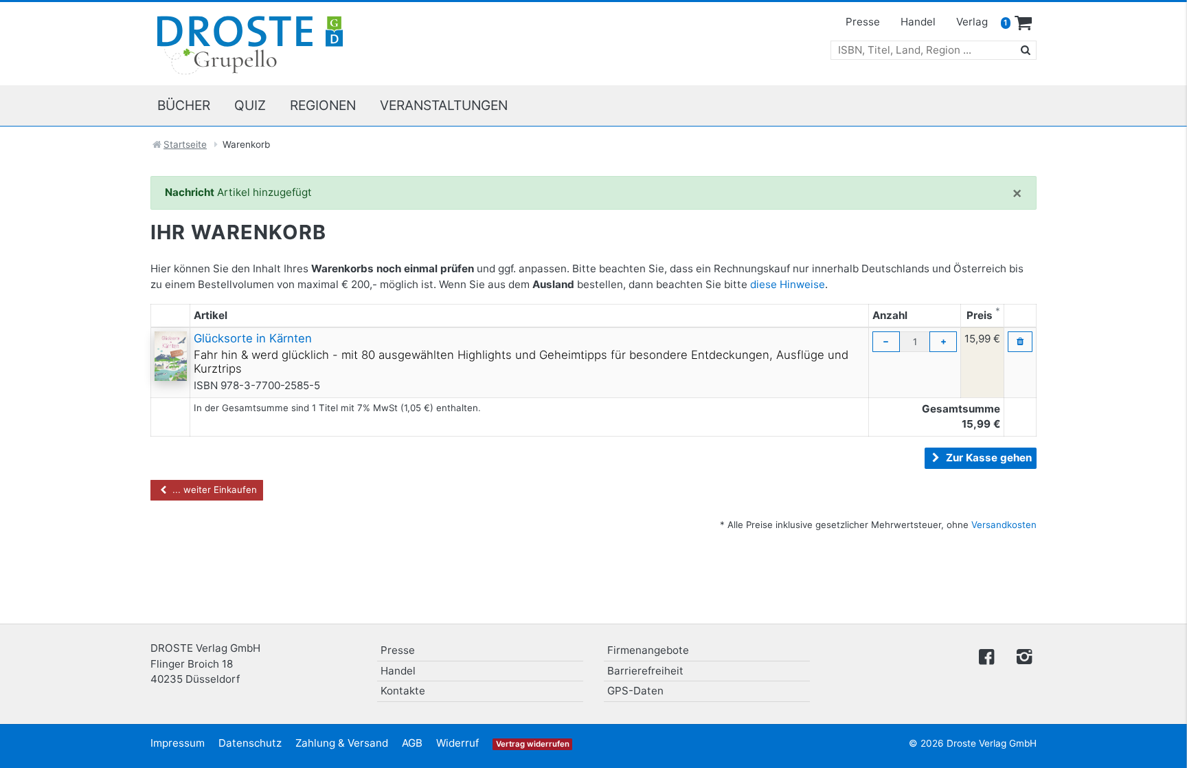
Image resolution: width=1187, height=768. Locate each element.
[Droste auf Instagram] (1021, 656)
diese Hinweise (787, 284)
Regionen (323, 105)
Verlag (972, 21)
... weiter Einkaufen (213, 489)
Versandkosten (1004, 524)
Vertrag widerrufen (532, 744)
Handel (918, 21)
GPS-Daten (635, 690)
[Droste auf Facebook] (986, 656)
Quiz (250, 105)
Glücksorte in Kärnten (253, 338)
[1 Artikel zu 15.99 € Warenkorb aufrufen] (1023, 23)
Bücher (183, 105)
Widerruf (457, 742)
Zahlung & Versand (341, 742)
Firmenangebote (648, 650)
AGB (412, 742)
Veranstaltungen (444, 105)
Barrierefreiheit (645, 670)
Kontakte (403, 690)
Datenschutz (250, 742)
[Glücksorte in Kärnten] (171, 355)
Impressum (177, 742)
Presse (863, 21)
